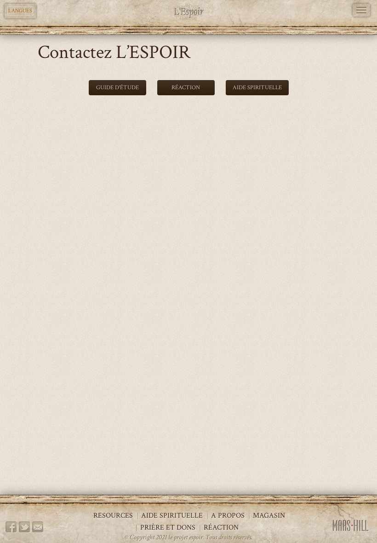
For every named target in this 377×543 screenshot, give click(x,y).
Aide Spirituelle (257, 88)
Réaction (185, 88)
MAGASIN (269, 516)
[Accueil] (188, 11)
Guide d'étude (117, 88)
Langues (20, 10)
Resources (113, 516)
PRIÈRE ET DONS (167, 528)
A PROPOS (228, 516)
